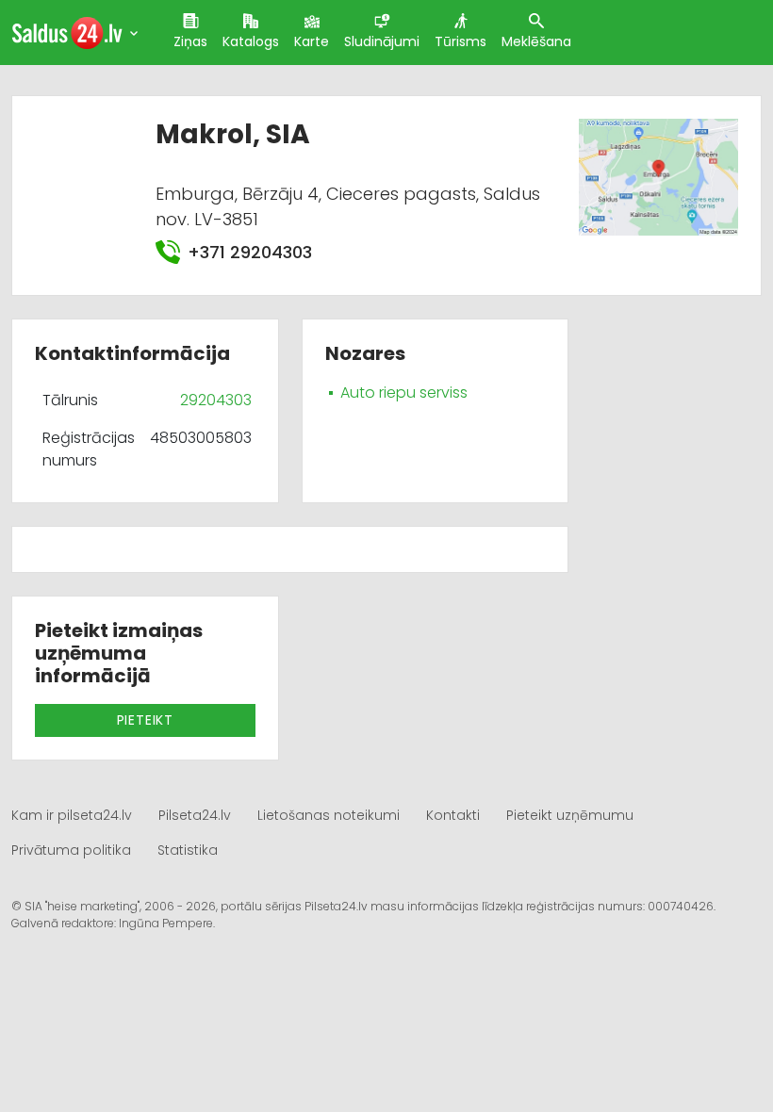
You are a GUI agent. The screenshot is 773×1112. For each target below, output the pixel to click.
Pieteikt (145, 720)
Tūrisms (460, 41)
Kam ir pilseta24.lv (71, 815)
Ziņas (190, 41)
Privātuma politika (71, 850)
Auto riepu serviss (404, 392)
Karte (311, 41)
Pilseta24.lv (194, 815)
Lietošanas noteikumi (328, 815)
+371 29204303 (249, 252)
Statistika (187, 850)
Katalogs (250, 41)
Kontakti (453, 815)
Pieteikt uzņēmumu (569, 815)
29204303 (216, 400)
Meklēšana (536, 41)
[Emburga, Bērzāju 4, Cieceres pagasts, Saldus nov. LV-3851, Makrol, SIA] (658, 176)
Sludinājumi (381, 41)
